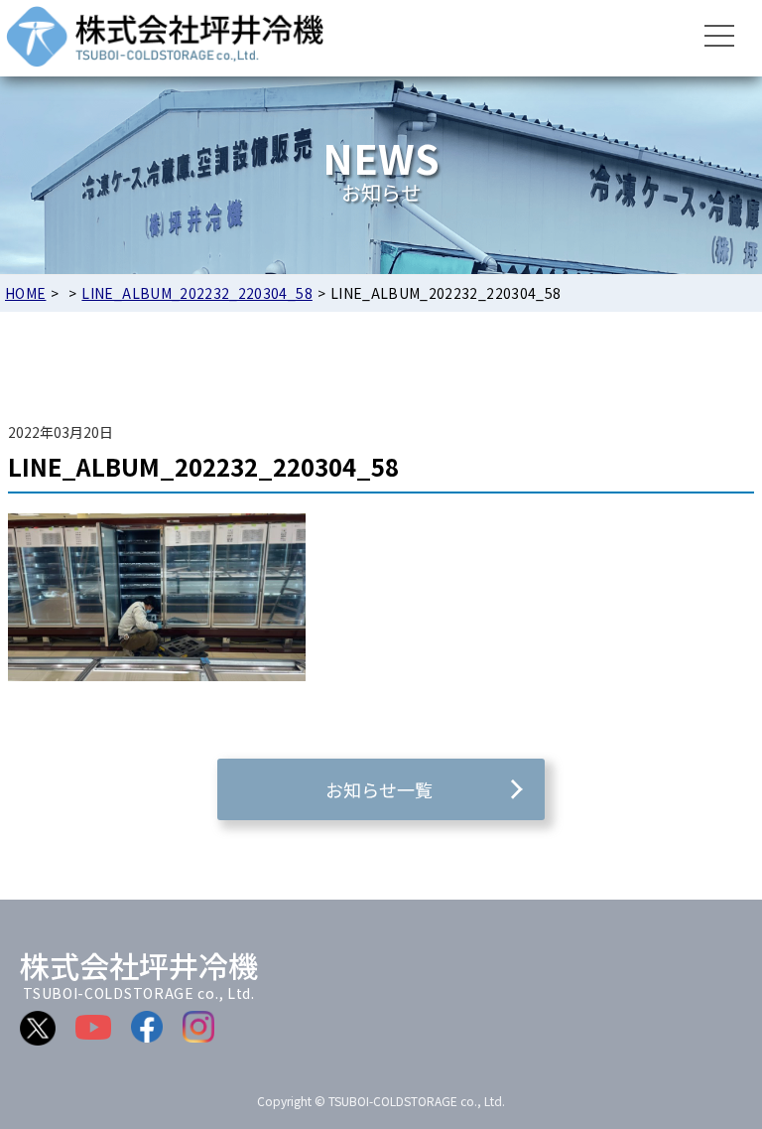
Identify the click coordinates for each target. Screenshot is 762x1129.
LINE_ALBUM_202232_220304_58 (196, 293)
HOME (25, 293)
